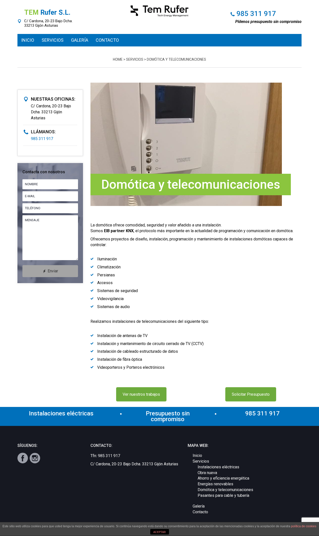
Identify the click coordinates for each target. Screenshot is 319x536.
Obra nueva (207, 472)
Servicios (134, 59)
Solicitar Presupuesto (251, 394)
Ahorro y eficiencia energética (223, 478)
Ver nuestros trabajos (141, 394)
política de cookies (303, 526)
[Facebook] (22, 458)
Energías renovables (215, 484)
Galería (199, 506)
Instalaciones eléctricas (218, 467)
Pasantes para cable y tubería (223, 495)
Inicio (197, 455)
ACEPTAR (159, 532)
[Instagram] (35, 458)
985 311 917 (256, 13)
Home (118, 59)
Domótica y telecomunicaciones (225, 489)
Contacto (200, 512)
